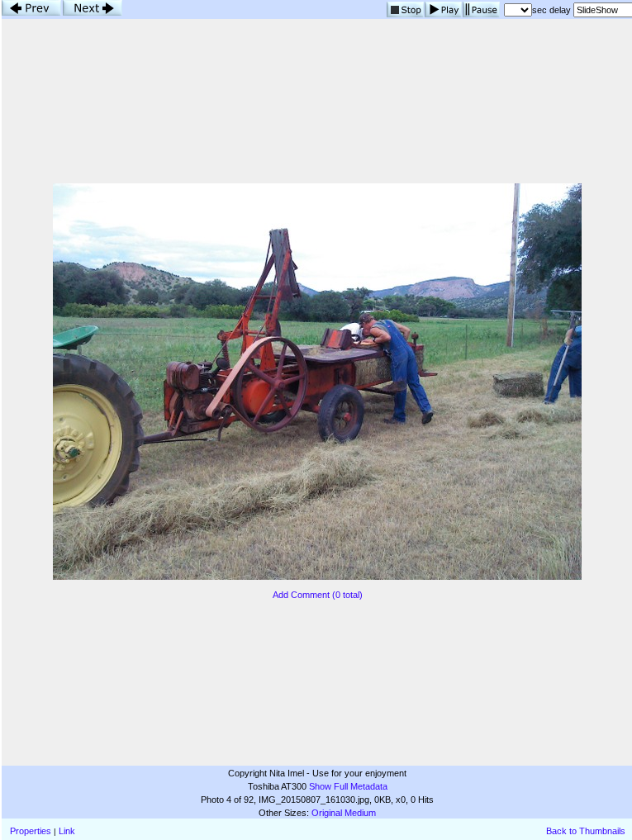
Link (67, 831)
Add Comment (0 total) (318, 595)
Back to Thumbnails (585, 831)
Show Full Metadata (348, 786)
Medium (360, 813)
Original (326, 813)
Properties (30, 831)
